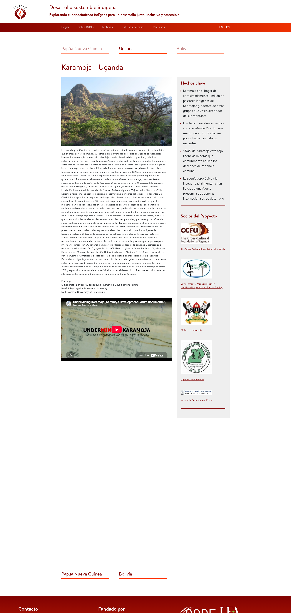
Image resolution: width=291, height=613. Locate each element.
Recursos (159, 27)
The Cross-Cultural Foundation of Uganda (203, 249)
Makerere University (191, 330)
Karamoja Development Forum (197, 400)
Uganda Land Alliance (192, 380)
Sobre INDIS (86, 27)
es (228, 27)
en (221, 27)
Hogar (65, 27)
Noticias (107, 27)
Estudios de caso (133, 27)
